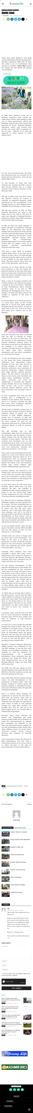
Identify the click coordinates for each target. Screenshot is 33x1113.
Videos (3, 1003)
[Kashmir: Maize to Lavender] (6, 834)
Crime (3, 843)
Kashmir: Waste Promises (18, 862)
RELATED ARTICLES (8, 828)
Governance (10, 10)
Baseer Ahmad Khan (7, 804)
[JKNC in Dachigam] (6, 879)
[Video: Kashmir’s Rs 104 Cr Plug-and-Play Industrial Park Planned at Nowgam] (27, 1024)
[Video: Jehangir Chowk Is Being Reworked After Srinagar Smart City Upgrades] (27, 1000)
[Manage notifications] (29, 1109)
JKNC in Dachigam (16, 877)
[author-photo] (16, 817)
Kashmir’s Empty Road (17, 854)
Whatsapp (16, 83)
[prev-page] (3, 900)
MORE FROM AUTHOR (20, 828)
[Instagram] (14, 1089)
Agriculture (4, 10)
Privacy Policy (8, 1106)
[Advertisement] (16, 39)
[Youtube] (22, 1089)
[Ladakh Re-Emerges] (6, 894)
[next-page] (5, 900)
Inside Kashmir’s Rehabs (17, 885)
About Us (16, 1096)
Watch (3, 995)
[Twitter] (15, 19)
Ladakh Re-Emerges (16, 892)
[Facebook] (12, 19)
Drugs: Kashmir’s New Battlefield (20, 839)
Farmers (26, 786)
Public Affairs (15, 10)
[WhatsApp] (8, 19)
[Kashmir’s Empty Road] (6, 856)
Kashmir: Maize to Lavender (18, 832)
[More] (26, 19)
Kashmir (4, 787)
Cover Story (4, 866)
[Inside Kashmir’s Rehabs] (6, 886)
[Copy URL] (23, 19)
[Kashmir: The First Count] (6, 871)
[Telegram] (19, 19)
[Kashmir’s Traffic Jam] (6, 849)
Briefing (29, 804)
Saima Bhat (6, 15)
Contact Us (10, 1101)
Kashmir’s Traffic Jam (16, 847)
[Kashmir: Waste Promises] (6, 864)
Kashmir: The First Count (17, 869)
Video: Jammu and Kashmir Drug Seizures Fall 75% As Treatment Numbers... (10, 1008)
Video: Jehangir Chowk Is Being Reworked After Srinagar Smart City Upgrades (11, 1000)
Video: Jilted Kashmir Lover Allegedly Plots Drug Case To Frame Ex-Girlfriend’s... (11, 1032)
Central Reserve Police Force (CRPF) (14, 786)
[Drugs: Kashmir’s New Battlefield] (6, 841)
